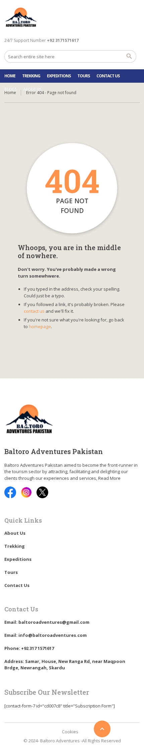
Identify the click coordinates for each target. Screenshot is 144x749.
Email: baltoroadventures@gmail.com (46, 622)
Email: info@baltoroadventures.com (45, 635)
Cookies (70, 732)
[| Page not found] (21, 18)
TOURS (83, 76)
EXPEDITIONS (59, 76)
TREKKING (31, 76)
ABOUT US (32, 89)
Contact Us (108, 76)
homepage (40, 326)
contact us (34, 311)
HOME (9, 76)
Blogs (10, 89)
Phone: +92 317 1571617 (29, 648)
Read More (109, 478)
